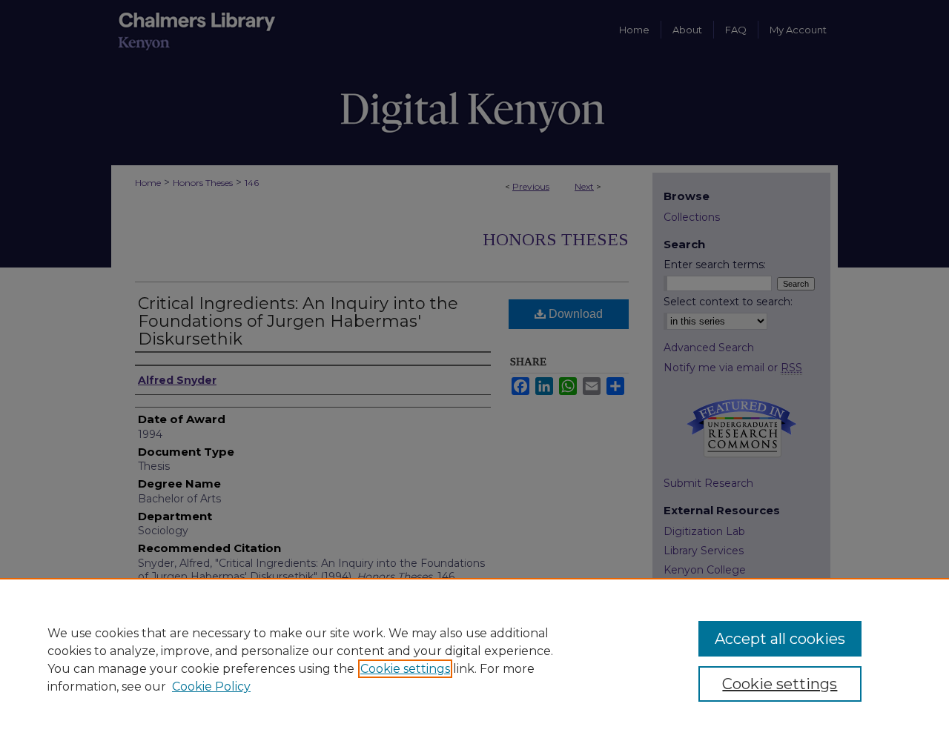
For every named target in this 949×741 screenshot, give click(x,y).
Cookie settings (405, 669)
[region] (474, 659)
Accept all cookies (780, 639)
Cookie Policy (211, 686)
